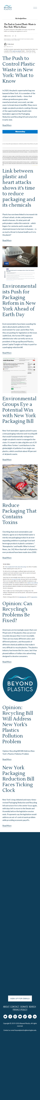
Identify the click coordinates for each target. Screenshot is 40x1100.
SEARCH (32, 1006)
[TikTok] (25, 1016)
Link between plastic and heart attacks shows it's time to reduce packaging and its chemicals (18, 188)
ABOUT (6, 1006)
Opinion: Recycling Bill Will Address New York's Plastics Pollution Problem (17, 725)
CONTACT (14, 1006)
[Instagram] (15, 1016)
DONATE (24, 1006)
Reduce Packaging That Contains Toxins (19, 513)
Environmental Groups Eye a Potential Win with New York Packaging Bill (19, 410)
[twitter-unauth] (5, 1016)
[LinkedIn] (35, 1016)
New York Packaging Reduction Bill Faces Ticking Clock (18, 779)
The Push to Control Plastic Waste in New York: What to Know (18, 69)
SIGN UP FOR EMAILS (20, 998)
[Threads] (30, 1016)
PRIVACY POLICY (20, 1009)
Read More (6, 125)
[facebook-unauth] (10, 1016)
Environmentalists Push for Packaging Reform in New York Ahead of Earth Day (19, 300)
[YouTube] (20, 1016)
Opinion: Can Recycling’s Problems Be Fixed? (17, 612)
